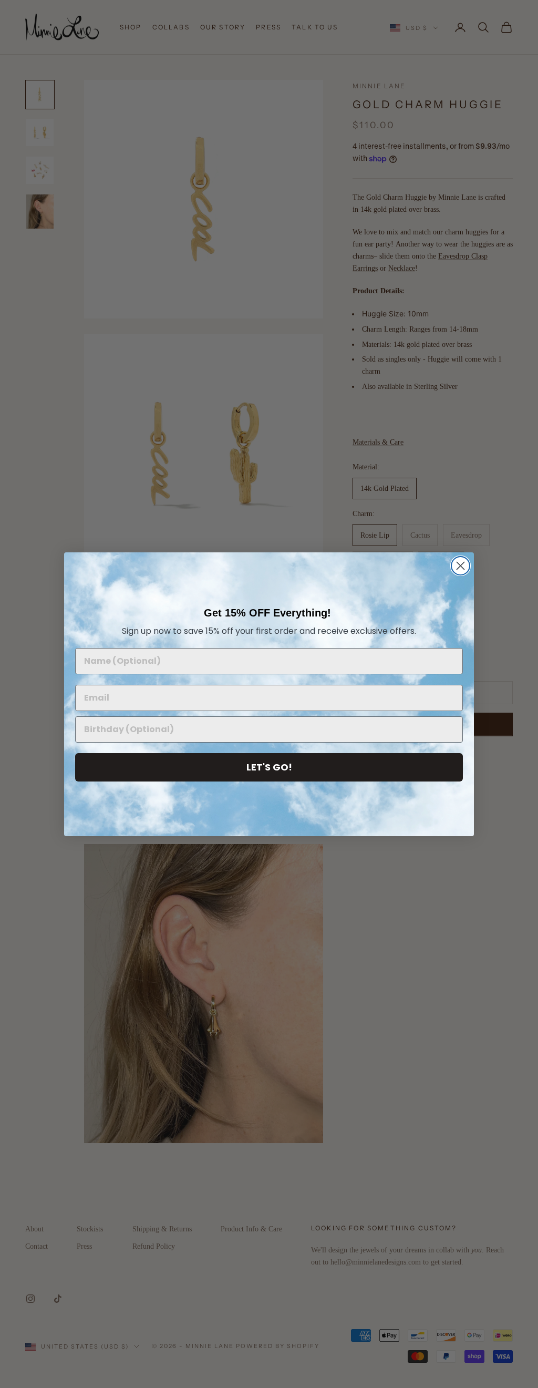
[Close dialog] (460, 566)
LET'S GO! (269, 767)
